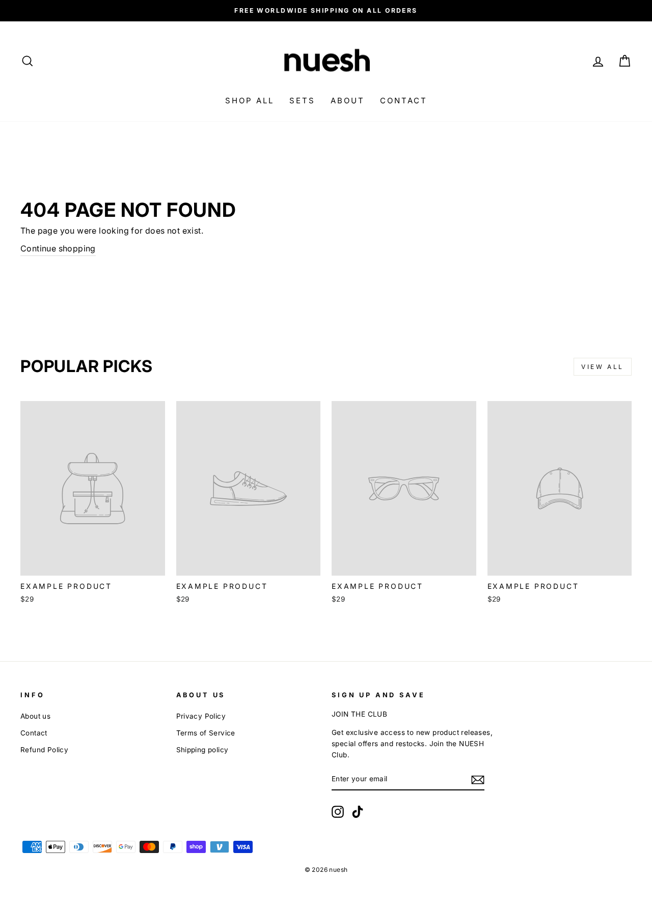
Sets (302, 100)
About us (35, 716)
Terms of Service (205, 733)
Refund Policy (44, 750)
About (348, 100)
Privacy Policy (201, 716)
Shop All (249, 100)
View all (602, 367)
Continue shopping (58, 248)
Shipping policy (202, 750)
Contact (403, 100)
